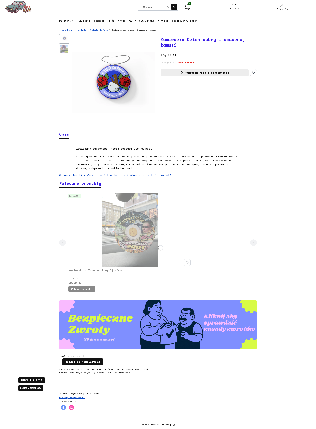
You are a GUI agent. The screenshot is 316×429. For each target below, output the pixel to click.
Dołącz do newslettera (82, 362)
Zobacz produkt (81, 289)
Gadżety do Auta (98, 29)
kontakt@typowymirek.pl (72, 398)
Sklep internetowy (156, 424)
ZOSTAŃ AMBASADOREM (30, 388)
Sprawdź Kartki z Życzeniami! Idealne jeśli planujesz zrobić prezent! (115, 175)
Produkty (81, 29)
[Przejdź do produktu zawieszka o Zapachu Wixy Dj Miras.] (130, 230)
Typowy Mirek (66, 29)
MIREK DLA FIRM (31, 380)
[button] (174, 7)
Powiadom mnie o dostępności (207, 73)
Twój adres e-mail (71, 356)
